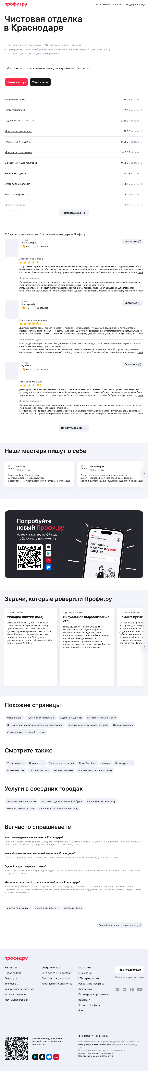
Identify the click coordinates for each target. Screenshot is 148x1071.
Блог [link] (81, 1010)
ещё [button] (68, 480)
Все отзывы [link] (11, 983)
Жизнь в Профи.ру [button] (89, 1005)
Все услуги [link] (11, 978)
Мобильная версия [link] (16, 999)
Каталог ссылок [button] (14, 994)
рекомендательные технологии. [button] (95, 1052)
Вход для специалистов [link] (55, 978)
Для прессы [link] (85, 989)
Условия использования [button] (19, 989)
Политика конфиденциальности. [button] (95, 1055)
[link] (16, 82)
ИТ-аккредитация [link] (88, 978)
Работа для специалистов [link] (56, 983)
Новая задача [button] (13, 973)
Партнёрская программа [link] (93, 994)
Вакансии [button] (84, 999)
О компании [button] (85, 973)
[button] (132, 241)
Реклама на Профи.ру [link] (91, 983)
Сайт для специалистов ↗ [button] (57, 973)
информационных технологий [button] (94, 1044)
